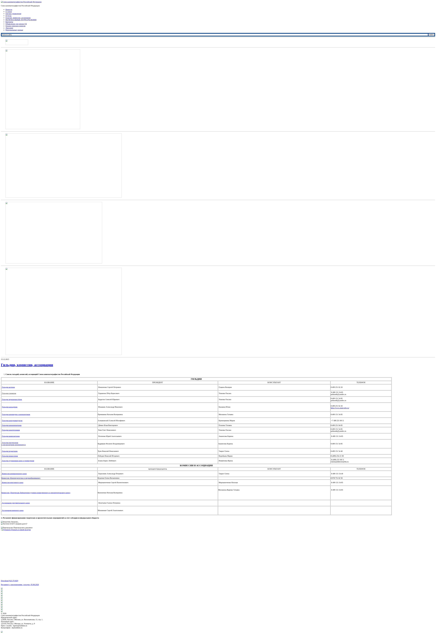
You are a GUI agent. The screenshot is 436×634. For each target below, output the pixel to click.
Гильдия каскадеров (9, 407)
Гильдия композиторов (11, 436)
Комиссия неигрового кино (12, 482)
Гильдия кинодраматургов (12, 421)
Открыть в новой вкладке (20, 530)
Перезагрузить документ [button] (23, 528)
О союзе (8, 12)
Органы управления (13, 14)
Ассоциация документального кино (16, 503)
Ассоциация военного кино (13, 510)
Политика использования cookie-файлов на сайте (20, 630)
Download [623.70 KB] (9, 581)
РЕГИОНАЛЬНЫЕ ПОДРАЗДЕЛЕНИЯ (20, 20)
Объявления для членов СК (16, 24)
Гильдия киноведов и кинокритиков (16, 414)
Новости (8, 10)
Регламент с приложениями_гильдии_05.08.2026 (20, 585)
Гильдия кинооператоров (11, 425)
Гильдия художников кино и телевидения (18, 461)
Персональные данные (14, 30)
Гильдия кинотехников (11, 430)
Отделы (8, 16)
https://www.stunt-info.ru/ (340, 408)
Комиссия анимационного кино (14, 474)
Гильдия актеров (8, 387)
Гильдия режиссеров (10, 456)
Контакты (9, 22)
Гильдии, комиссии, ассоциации (18, 18)
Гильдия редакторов (9, 451)
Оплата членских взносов (15, 26)
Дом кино (9, 28)
